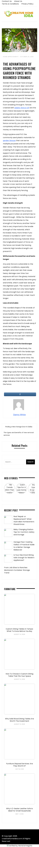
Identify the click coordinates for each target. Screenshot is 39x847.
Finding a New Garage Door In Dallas (18, 427)
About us (18, 1)
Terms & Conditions (10, 4)
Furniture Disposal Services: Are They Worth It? (19, 764)
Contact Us (7, 1)
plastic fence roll (22, 107)
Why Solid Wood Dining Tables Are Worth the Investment (19, 719)
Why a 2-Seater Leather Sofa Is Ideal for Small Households (19, 809)
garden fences (9, 140)
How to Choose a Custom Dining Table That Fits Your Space (19, 675)
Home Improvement (10, 57)
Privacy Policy (27, 4)
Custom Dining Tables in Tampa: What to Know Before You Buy (19, 630)
